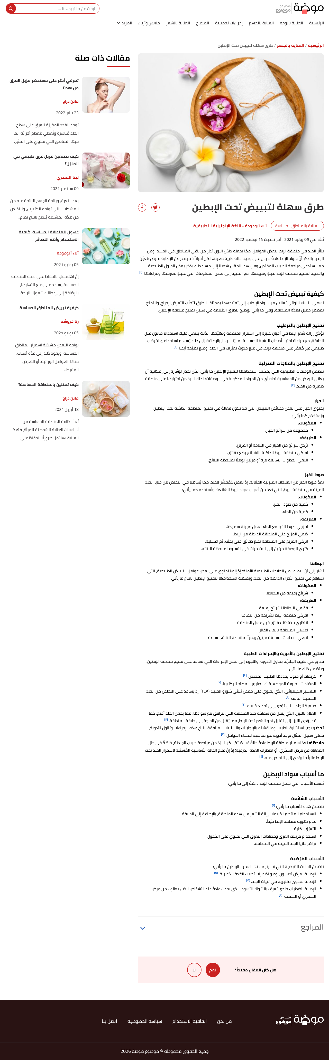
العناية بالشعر (178, 23)
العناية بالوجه (291, 23)
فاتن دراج (70, 101)
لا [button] (194, 970)
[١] (140, 272)
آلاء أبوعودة (68, 253)
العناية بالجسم (261, 23)
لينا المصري (68, 177)
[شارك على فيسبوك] (142, 207)
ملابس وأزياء (149, 23)
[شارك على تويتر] (155, 207)
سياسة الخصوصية (144, 1021)
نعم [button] (212, 970)
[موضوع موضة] (300, 8)
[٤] (245, 675)
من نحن (224, 1021)
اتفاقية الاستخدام (189, 1021)
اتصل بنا (109, 1021)
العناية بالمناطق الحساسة (297, 226)
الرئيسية (316, 23)
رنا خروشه (70, 321)
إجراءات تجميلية (229, 23)
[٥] (216, 873)
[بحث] (11, 8)
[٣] (293, 385)
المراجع (312, 927)
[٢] (175, 347)
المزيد (127, 23)
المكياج (202, 23)
